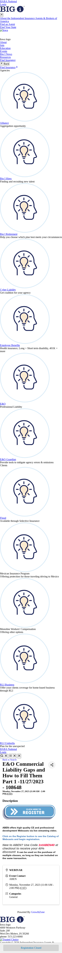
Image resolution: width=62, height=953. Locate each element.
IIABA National (8, 1)
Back (6, 63)
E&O (3, 403)
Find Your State (8, 27)
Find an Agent (7, 24)
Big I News (6, 54)
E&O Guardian (8, 459)
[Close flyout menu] (1, 15)
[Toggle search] (4, 756)
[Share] (52, 765)
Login (3, 4)
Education (5, 48)
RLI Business (7, 684)
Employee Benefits (10, 345)
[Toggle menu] (13, 756)
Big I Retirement (8, 234)
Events (3, 51)
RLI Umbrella (7, 743)
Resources (5, 57)
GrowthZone (38, 912)
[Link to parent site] (12, 11)
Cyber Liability (8, 289)
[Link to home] (31, 33)
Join (2, 45)
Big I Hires (6, 178)
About (3, 42)
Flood (3, 518)
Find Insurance (8, 60)
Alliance (4, 123)
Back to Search (9, 759)
